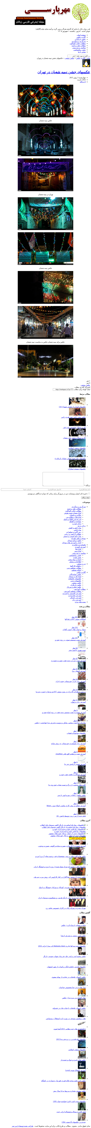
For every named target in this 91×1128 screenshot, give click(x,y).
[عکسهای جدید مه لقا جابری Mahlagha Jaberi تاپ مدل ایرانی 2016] (82, 944)
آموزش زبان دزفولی (78, 702)
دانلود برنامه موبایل (74, 540)
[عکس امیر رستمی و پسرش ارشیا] (82, 934)
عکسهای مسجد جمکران (77, 469)
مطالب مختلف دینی (74, 568)
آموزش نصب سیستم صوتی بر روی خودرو (70, 640)
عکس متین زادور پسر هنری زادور (73, 417)
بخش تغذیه (77, 557)
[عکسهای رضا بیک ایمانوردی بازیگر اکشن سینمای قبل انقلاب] (63, 825)
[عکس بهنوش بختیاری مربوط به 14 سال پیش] (82, 1089)
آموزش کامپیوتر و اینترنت (71, 593)
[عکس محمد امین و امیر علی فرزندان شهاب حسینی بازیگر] (82, 954)
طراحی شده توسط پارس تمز (22, 1126)
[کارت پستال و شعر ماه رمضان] (77, 436)
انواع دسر (77, 551)
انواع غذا (78, 549)
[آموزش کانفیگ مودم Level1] (82, 1068)
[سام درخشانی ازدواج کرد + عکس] (82, 923)
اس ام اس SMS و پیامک (72, 519)
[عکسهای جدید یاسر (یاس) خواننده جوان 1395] (82, 1099)
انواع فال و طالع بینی (73, 517)
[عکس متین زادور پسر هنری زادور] (77, 415)
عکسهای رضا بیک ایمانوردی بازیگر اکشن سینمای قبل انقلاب (64, 827)
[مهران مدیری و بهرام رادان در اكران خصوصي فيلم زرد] (77, 906)
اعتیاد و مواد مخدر (74, 560)
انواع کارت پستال (75, 576)
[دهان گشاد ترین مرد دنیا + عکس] (82, 996)
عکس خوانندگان (75, 574)
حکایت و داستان (75, 515)
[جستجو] (89, 56)
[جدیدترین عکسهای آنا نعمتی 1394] (82, 1120)
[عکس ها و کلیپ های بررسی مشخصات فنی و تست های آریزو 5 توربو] (77, 854)
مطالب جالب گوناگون (78, 43)
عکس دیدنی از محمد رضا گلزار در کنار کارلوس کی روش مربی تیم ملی (60, 877)
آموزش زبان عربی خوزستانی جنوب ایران (71, 681)
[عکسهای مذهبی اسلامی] (77, 446)
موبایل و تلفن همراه (78, 538)
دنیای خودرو (76, 524)
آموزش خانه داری (74, 596)
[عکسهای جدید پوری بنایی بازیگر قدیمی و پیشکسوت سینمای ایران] (77, 896)
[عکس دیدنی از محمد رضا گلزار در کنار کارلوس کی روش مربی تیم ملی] (77, 875)
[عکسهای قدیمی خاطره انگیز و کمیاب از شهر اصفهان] (82, 965)
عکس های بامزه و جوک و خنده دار (73, 1060)
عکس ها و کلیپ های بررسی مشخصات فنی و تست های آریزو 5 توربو (60, 856)
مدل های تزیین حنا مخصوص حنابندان (72, 987)
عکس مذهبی (69, 58)
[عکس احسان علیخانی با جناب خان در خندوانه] (82, 1006)
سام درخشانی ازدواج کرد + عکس (73, 925)
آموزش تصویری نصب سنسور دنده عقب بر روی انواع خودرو (64, 712)
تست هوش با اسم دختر (77, 650)
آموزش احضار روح (79, 671)
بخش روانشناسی (79, 50)
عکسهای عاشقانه (74, 579)
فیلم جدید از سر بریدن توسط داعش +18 (71, 816)
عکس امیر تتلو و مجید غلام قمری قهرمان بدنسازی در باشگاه (63, 1081)
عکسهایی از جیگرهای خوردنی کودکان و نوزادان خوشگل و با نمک (62, 887)
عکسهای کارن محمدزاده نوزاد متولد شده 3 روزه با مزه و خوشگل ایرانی (60, 867)
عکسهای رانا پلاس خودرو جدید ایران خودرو (70, 831)
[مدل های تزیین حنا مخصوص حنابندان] (82, 985)
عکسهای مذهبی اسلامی (77, 448)
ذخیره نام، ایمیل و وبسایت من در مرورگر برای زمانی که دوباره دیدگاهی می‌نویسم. (57, 494)
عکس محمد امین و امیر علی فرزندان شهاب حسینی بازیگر (64, 956)
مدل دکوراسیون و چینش (72, 536)
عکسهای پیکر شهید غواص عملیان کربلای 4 (70, 459)
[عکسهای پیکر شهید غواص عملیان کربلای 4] (77, 456)
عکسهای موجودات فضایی (76, 733)
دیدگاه (87, 485)
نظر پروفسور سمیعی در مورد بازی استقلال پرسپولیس (66, 1018)
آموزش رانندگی (75, 598)
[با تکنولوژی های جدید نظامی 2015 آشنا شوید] (82, 1027)
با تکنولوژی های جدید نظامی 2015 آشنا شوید (70, 1029)
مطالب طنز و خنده (79, 46)
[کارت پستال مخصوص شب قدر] (77, 425)
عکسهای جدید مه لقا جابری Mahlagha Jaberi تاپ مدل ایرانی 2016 (62, 946)
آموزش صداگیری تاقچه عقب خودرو (72, 775)
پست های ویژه (80, 602)
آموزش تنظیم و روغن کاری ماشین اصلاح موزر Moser (66, 806)
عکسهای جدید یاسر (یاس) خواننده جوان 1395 (69, 1101)
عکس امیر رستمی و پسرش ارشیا (73, 936)
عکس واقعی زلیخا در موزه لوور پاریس (71, 795)
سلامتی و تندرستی (79, 48)
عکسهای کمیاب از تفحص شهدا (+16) (72, 407)
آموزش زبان (76, 600)
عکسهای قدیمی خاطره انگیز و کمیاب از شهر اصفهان (66, 967)
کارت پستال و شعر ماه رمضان (74, 438)
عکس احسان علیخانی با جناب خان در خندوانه (69, 1008)
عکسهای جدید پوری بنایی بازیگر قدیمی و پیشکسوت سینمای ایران (62, 898)
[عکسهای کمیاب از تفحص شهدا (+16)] (77, 405)
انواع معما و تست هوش (72, 513)
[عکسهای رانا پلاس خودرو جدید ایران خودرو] (69, 829)
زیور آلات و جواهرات (73, 532)
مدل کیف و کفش (74, 528)
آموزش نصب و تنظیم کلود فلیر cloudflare (71, 754)
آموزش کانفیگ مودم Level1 (75, 1070)
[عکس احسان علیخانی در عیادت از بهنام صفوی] (82, 975)
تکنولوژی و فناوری (79, 545)
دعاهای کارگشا (75, 566)
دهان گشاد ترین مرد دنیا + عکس (74, 998)
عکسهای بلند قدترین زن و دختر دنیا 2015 (71, 1039)
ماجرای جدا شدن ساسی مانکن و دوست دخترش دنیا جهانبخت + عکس (60, 723)
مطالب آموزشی (80, 589)
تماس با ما (82, 52)
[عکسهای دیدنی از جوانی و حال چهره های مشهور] (67, 833)
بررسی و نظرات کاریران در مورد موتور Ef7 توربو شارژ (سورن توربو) (61, 692)
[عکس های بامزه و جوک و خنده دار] (82, 1058)
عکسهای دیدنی (75, 581)
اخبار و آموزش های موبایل (71, 543)
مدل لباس (77, 530)
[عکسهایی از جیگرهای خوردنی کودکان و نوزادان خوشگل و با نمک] (77, 885)
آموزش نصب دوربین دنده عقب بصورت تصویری (68, 661)
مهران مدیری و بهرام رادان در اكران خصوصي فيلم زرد (66, 908)
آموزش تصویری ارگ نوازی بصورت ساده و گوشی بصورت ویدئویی (62, 846)
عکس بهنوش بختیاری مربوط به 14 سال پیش (69, 1091)
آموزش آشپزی (80, 547)
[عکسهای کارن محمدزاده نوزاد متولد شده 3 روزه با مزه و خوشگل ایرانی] (77, 865)
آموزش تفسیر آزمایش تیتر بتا (75, 764)
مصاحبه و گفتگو (75, 521)
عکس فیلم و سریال (74, 587)
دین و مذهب (81, 564)
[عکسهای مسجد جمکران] (77, 467)
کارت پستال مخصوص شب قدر (74, 427)
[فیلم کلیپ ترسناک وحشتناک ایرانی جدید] (82, 1110)
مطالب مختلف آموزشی (72, 591)
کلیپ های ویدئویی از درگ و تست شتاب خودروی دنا (67, 785)
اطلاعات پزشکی (75, 562)
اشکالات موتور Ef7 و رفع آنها (75, 619)
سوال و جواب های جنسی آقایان (74, 630)
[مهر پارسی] (51, 24)
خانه (88, 58)
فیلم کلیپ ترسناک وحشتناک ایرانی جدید (71, 1112)
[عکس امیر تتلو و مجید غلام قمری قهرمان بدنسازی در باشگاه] (82, 1079)
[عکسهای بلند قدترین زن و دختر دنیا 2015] (82, 1037)
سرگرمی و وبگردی (79, 41)
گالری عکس (81, 37)
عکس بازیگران (80, 39)
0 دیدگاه (83, 82)
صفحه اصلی (81, 35)
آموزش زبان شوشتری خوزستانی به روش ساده (68, 743)
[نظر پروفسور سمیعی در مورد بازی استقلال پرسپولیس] (82, 1016)
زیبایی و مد (82, 526)
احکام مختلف (76, 570)
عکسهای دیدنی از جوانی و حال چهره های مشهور (68, 836)
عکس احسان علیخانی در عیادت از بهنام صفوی (69, 977)
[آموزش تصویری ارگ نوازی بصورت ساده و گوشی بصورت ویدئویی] (77, 844)
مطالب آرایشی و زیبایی (72, 534)
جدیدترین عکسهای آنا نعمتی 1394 (74, 1122)
